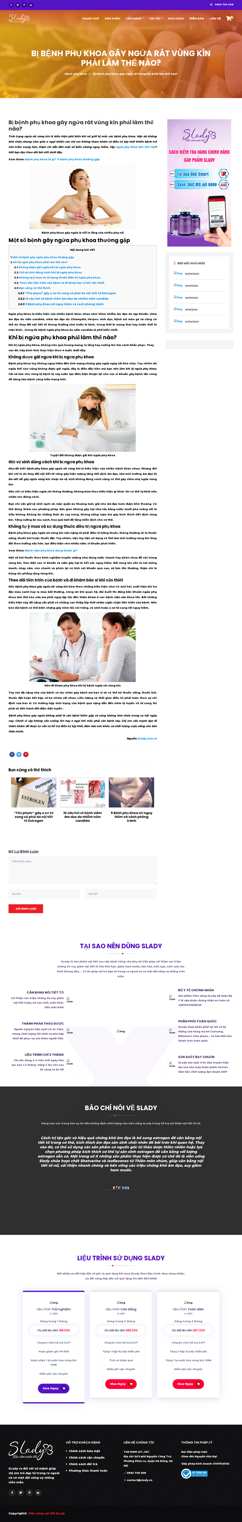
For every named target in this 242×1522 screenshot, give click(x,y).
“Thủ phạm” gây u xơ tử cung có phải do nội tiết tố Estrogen (67, 293)
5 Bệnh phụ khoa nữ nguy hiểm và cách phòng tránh (61, 304)
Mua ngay (118, 1384)
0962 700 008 (223, 4)
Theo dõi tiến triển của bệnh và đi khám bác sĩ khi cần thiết (59, 282)
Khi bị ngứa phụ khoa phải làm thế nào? (39, 262)
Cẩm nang (134, 18)
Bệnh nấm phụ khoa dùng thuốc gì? (51, 550)
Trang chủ (90, 18)
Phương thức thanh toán (87, 1470)
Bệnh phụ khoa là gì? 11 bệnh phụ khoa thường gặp (62, 159)
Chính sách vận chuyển (86, 1457)
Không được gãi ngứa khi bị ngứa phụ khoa (47, 267)
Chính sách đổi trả (82, 1464)
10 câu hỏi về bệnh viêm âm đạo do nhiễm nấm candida (63, 298)
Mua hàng (176, 18)
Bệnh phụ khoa (76, 73)
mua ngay (50, 1388)
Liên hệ (215, 18)
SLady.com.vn (147, 738)
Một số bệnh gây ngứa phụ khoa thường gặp (42, 257)
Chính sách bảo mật (84, 1451)
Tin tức (155, 18)
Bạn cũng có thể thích (32, 288)
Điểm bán (197, 18)
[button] (106, 1188)
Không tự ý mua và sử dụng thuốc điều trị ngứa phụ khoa (57, 277)
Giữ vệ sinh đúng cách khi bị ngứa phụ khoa (48, 272)
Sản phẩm (112, 18)
